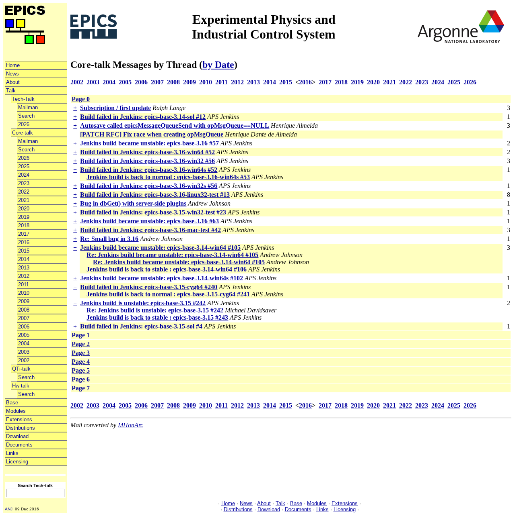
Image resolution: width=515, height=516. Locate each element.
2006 (23, 327)
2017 (23, 234)
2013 (23, 268)
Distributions (20, 428)
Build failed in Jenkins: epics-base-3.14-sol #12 (143, 116)
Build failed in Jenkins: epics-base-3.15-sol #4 (141, 326)
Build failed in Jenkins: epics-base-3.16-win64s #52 (148, 169)
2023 (23, 183)
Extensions (19, 419)
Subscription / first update (115, 107)
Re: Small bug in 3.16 (109, 238)
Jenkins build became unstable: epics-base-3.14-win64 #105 (160, 247)
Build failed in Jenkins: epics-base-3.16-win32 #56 (147, 160)
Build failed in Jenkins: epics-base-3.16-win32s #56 (148, 185)
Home (13, 65)
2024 (23, 175)
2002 (23, 360)
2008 (23, 310)
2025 (23, 166)
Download (17, 436)
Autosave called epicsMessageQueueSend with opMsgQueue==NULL (174, 125)
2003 (23, 352)
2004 (23, 344)
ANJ (8, 509)
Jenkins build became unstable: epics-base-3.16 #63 (149, 221)
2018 (23, 225)
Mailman (28, 107)
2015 (23, 251)
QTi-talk (21, 369)
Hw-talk (20, 386)
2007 (23, 318)
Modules (16, 411)
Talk (11, 91)
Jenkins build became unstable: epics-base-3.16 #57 (149, 143)
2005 (23, 335)
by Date (218, 64)
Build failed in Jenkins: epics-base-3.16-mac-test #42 (150, 229)
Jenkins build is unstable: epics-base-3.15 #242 (143, 303)
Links (12, 453)
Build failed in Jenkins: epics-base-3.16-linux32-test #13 (155, 194)
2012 (23, 276)
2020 (23, 209)
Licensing (17, 462)
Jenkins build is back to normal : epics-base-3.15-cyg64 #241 (168, 294)
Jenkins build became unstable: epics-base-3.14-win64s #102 (161, 278)
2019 (23, 217)
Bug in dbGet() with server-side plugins (133, 203)
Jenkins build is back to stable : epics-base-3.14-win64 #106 (167, 269)
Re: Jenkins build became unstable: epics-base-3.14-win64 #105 (172, 254)
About (13, 82)
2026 (23, 124)
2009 (23, 301)
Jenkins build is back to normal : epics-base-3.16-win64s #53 (168, 176)
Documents (19, 445)
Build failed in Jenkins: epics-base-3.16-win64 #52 (147, 152)
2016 (23, 242)
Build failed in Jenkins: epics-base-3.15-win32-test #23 (153, 212)
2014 (23, 259)
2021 (23, 200)
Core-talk (22, 133)
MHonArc (130, 425)
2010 (23, 293)
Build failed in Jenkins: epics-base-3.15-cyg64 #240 (148, 286)
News (12, 74)
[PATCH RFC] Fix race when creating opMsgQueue (151, 134)
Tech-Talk (23, 99)
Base (12, 403)
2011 (23, 284)
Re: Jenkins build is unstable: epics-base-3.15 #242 (155, 310)
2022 (23, 192)
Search (26, 116)
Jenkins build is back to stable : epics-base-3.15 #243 (157, 317)
